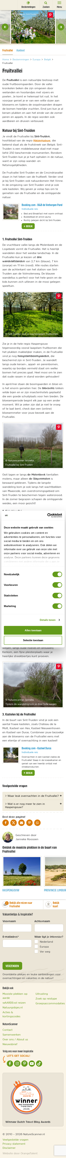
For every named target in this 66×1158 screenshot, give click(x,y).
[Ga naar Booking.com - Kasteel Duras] (10, 755)
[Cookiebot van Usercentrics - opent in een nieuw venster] (47, 515)
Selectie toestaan (33, 640)
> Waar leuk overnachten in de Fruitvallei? (32, 795)
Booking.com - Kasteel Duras (36, 748)
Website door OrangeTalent (20, 1153)
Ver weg (45, 951)
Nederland (46, 941)
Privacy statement (14, 1143)
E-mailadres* (11, 936)
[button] (5, 27)
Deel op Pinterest (58, 296)
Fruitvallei (7, 50)
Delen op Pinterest (50, 15)
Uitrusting (42, 993)
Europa (44, 946)
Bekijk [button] (29, 226)
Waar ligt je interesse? (48, 936)
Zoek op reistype (46, 998)
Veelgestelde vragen (15, 1139)
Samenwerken (12, 1034)
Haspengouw (41, 140)
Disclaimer (9, 1147)
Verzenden (12, 966)
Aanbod (20, 50)
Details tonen (48, 619)
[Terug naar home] (8, 4)
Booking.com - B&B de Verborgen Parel (42, 205)
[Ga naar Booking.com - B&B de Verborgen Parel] (10, 211)
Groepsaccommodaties (50, 1003)
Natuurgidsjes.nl (13, 1007)
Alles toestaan (33, 630)
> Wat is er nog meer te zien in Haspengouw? (25, 805)
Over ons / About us (15, 1039)
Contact (8, 1029)
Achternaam (42, 921)
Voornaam (9, 921)
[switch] (57, 585)
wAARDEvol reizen (14, 1002)
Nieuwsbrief (10, 1044)
